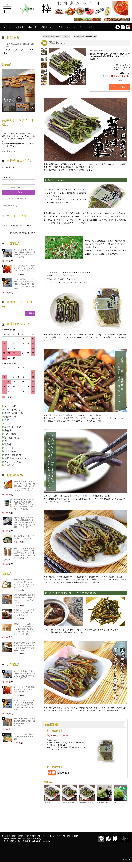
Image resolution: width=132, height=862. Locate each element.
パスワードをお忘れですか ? (14, 199)
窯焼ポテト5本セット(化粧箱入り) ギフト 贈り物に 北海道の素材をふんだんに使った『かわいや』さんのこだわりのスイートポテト (24, 486)
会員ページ (63, 27)
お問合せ (90, 27)
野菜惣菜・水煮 (91, 36)
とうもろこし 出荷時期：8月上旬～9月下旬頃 (18, 45)
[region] (18, 90)
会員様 (106, 76)
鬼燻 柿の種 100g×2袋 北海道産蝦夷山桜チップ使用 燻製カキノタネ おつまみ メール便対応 (24, 599)
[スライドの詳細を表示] (87, 20)
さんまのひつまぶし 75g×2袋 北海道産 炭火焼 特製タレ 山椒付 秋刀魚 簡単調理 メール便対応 (24, 646)
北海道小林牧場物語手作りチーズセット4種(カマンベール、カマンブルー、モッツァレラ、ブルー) (24, 583)
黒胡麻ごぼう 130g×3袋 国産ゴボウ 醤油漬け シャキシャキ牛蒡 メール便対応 (24, 612)
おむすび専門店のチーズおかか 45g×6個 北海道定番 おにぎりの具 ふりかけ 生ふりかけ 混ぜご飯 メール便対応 (24, 284)
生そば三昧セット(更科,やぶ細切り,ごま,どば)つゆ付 (24, 537)
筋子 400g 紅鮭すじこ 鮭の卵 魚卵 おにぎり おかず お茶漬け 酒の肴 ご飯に (24, 268)
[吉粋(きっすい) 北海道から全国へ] (65, 14)
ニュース (77, 27)
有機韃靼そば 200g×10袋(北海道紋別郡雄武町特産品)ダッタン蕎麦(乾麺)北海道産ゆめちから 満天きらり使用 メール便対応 (24, 522)
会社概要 (19, 27)
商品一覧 (32, 27)
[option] (44, 51)
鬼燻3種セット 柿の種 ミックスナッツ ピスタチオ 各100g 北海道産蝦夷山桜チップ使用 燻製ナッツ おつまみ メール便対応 (24, 629)
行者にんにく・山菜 (62, 36)
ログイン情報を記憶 (12, 188)
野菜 (52, 36)
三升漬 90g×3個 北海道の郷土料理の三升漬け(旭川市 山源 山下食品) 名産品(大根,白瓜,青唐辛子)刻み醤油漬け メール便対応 (24, 504)
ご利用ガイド (47, 27)
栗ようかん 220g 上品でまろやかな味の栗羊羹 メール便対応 (24, 736)
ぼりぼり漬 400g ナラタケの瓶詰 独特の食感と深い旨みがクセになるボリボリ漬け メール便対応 (24, 253)
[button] (18, 86)
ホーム (7, 27)
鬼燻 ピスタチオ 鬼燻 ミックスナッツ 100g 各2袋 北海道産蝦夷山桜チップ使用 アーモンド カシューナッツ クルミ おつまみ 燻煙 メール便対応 (19, 554)
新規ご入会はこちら (10, 151)
